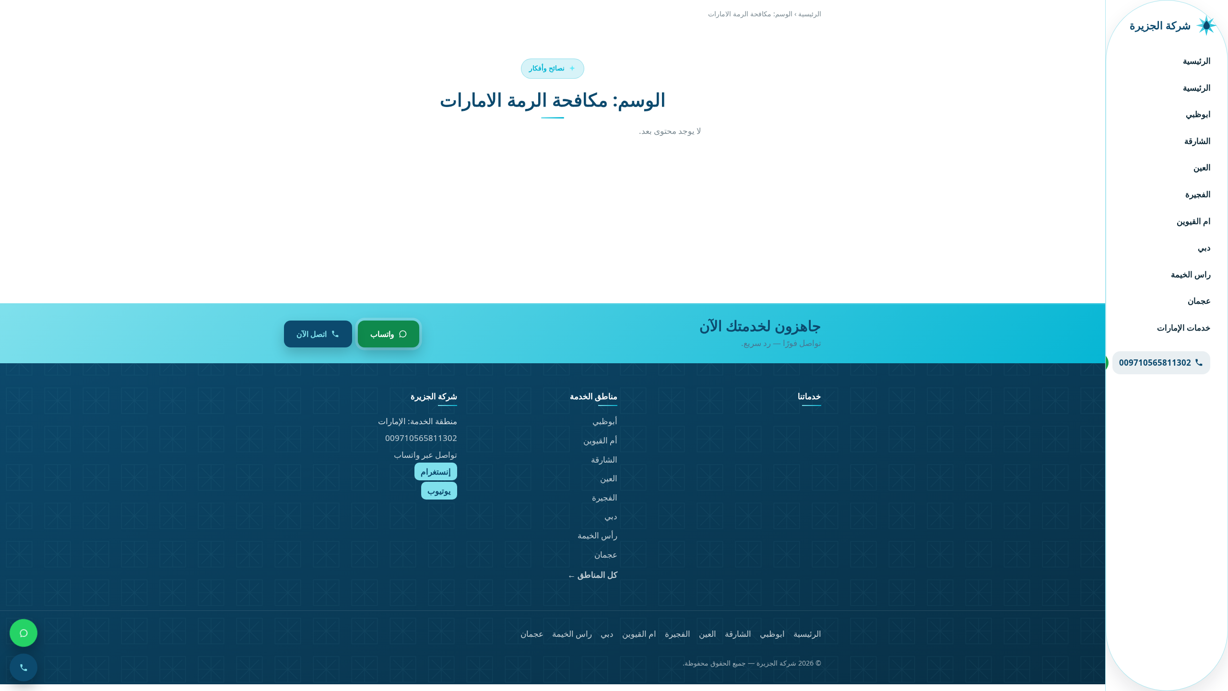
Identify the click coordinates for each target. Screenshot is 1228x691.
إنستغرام (436, 471)
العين (1202, 167)
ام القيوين (1194, 220)
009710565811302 (421, 437)
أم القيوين (600, 440)
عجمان (1199, 300)
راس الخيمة (1191, 274)
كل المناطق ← (592, 574)
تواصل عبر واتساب (425, 454)
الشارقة (1197, 140)
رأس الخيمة (597, 535)
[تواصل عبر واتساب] (23, 633)
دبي (1204, 247)
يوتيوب (439, 490)
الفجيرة (1198, 194)
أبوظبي (604, 421)
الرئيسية (1197, 60)
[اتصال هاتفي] (23, 667)
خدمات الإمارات (1184, 327)
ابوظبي (1198, 113)
